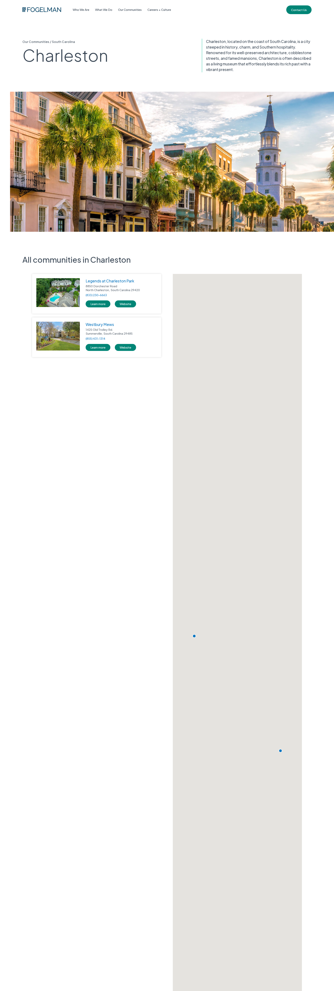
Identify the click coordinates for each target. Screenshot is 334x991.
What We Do (103, 9)
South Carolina (63, 42)
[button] (280, 750)
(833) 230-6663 (96, 295)
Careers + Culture (159, 9)
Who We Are (81, 9)
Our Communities (130, 9)
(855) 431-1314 (95, 338)
